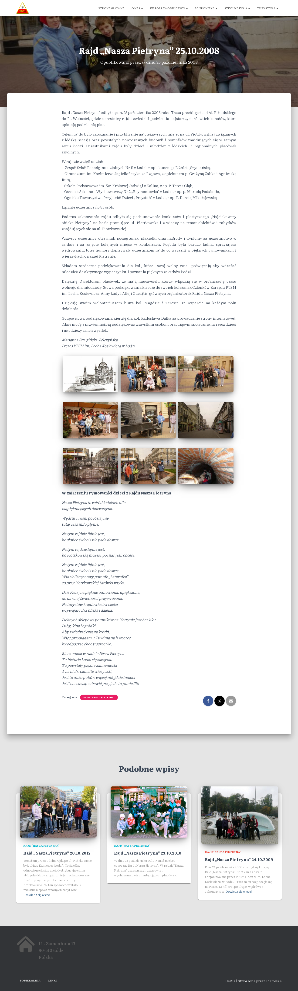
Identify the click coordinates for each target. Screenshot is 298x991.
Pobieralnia (30, 980)
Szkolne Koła (236, 8)
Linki (52, 980)
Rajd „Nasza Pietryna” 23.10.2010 (147, 853)
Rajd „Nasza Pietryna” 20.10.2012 (57, 853)
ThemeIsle (274, 980)
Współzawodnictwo (168, 8)
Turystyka (266, 8)
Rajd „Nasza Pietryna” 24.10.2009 (239, 859)
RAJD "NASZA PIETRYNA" (99, 697)
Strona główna (111, 8)
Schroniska (205, 8)
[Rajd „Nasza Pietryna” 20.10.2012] (58, 811)
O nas (136, 8)
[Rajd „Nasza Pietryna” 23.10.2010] (149, 811)
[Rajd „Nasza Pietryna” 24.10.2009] (239, 814)
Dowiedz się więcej (37, 894)
